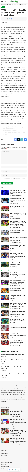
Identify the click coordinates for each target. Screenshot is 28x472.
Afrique (11, 203)
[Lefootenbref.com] (14, 1)
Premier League (15, 218)
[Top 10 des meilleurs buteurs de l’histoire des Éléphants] (5, 290)
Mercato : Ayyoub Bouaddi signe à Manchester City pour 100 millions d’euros (17, 200)
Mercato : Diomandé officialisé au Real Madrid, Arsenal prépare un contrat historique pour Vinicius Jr (17, 313)
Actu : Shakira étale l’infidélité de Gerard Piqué (12, 354)
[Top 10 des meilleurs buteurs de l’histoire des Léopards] (5, 232)
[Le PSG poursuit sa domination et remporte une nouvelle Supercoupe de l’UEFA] (5, 247)
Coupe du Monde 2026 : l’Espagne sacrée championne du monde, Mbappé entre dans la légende (17, 342)
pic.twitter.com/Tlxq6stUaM (10, 130)
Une (21, 195)
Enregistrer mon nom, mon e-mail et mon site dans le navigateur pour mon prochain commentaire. (14, 179)
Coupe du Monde (15, 345)
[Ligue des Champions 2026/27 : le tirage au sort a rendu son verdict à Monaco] (5, 192)
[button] (2, 1)
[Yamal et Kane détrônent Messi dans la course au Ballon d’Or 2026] (5, 336)
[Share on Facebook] (5, 19)
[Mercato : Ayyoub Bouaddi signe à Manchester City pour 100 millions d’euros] (5, 200)
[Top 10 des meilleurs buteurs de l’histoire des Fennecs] (5, 264)
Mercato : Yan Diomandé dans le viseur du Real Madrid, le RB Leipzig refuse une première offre (18, 327)
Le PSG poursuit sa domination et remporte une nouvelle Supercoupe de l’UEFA (18, 247)
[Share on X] (7, 19)
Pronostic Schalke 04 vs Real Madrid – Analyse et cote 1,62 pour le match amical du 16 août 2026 (18, 239)
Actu (3, 7)
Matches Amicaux (15, 242)
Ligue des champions (16, 195)
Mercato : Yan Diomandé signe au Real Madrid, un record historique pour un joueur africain (17, 274)
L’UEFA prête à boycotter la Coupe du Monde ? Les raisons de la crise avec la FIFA (17, 297)
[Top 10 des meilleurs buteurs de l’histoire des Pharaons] (5, 208)
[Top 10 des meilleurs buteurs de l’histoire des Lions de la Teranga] (5, 321)
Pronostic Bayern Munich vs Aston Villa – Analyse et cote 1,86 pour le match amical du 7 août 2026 (17, 282)
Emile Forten (4, 22)
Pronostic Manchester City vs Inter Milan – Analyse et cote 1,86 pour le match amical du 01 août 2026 (18, 305)
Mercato (14, 203)
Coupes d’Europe (15, 227)
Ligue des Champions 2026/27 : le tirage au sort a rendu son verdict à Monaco (18, 192)
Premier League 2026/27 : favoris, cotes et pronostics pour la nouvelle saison (18, 215)
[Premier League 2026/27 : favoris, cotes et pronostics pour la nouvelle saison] (5, 215)
